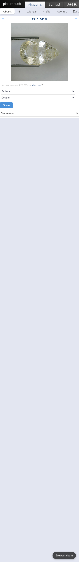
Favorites (62, 11)
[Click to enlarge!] (39, 52)
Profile (46, 11)
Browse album (64, 555)
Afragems (35, 4)
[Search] (74, 11)
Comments (7, 113)
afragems (36, 85)
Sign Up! (54, 4)
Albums (7, 11)
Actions (6, 91)
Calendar (31, 11)
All (19, 11)
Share (6, 105)
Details (6, 97)
